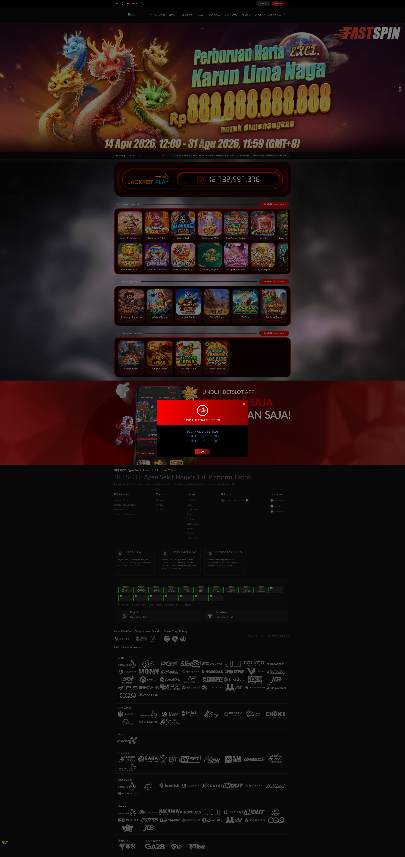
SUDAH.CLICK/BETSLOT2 (202, 436)
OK (202, 452)
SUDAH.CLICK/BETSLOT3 (202, 441)
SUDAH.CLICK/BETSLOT (202, 431)
